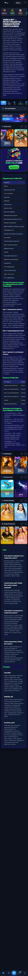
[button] (21, 126)
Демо (21, 472)
